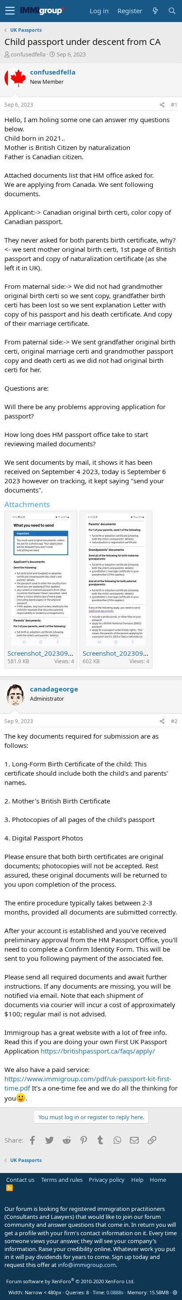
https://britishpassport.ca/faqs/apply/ (98, 1050)
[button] (10, 11)
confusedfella (28, 54)
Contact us (20, 1180)
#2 (174, 721)
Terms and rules (62, 1180)
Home (158, 1180)
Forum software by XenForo (70, 1281)
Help (137, 1180)
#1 (174, 104)
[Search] (171, 11)
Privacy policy (107, 1180)
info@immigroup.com (87, 1265)
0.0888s (114, 1292)
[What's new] (155, 11)
